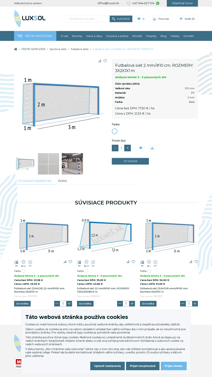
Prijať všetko (174, 366)
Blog (163, 36)
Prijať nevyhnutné (143, 366)
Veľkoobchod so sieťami (28, 3)
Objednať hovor (182, 3)
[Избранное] (105, 61)
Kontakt (189, 36)
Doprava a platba (117, 36)
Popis (62, 181)
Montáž (137, 36)
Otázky (175, 36)
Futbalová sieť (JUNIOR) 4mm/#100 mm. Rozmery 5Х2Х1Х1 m (164, 290)
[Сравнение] (99, 61)
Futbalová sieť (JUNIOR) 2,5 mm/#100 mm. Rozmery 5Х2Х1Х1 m (39, 290)
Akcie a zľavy (94, 36)
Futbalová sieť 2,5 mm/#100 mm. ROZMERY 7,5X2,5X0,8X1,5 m (103, 290)
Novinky (77, 36)
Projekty (151, 36)
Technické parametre (34, 181)
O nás (64, 36)
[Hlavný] (15, 49)
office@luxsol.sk (108, 3)
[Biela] (114, 131)
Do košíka (130, 161)
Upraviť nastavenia (107, 366)
